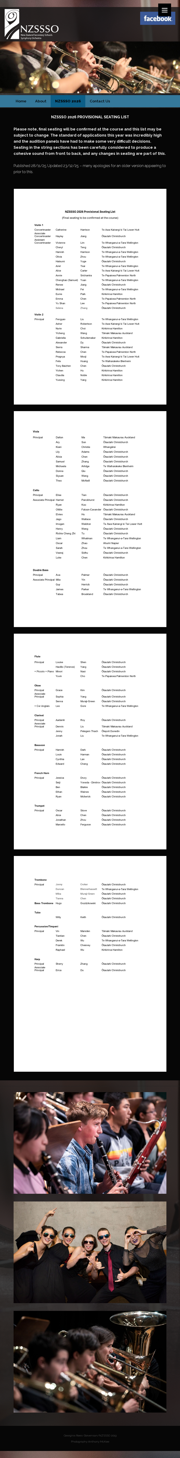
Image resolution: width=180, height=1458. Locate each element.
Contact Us (100, 101)
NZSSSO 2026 (68, 101)
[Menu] (164, 10)
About (40, 101)
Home (21, 101)
